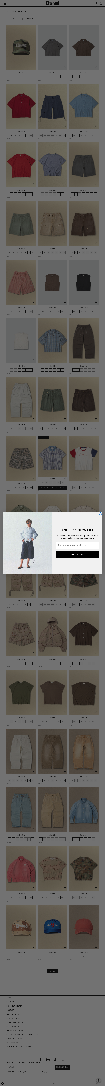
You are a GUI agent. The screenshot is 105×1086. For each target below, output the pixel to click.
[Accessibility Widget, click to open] (2, 1083)
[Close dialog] (100, 513)
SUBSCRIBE (77, 554)
